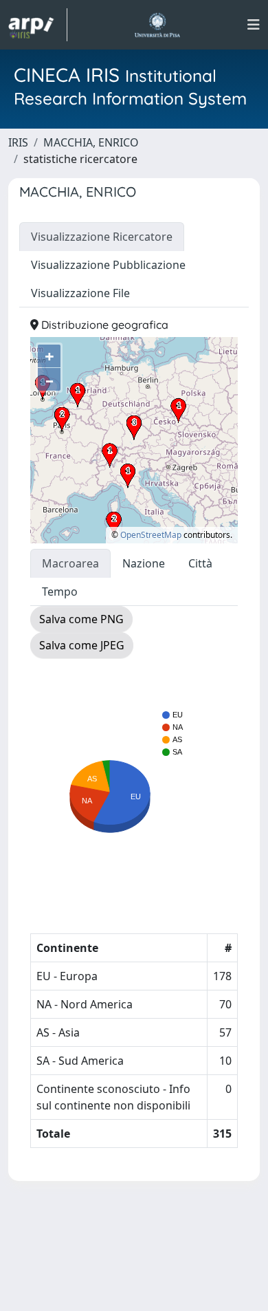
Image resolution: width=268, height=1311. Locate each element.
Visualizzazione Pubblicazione (108, 264)
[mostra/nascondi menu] (253, 25)
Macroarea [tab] (70, 563)
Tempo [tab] (60, 591)
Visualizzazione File (80, 293)
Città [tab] (200, 563)
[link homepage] (37, 24)
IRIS (18, 142)
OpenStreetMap (150, 535)
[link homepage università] (157, 24)
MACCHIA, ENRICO (91, 142)
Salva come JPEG (81, 645)
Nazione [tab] (143, 563)
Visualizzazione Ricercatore (101, 236)
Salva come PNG (81, 619)
